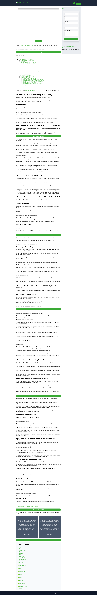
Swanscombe (21, 506)
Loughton (21, 563)
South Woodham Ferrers (23, 566)
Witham (20, 577)
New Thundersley (22, 559)
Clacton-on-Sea (22, 585)
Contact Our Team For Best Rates (38, 136)
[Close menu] (77, 2)
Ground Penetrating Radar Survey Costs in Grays (28, 63)
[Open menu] (74, 3)
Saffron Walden (22, 583)
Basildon (21, 551)
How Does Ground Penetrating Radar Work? (27, 76)
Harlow (20, 574)
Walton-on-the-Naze (23, 586)
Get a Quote (38, 40)
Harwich (20, 588)
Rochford (21, 568)
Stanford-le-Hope (22, 550)
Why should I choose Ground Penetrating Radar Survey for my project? (33, 79)
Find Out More (38, 395)
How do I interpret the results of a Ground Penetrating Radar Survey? (33, 83)
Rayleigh (21, 562)
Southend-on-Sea (22, 565)
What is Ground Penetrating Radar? (26, 75)
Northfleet (32, 506)
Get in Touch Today (25, 84)
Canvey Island (22, 557)
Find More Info (24, 85)
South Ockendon (27, 506)
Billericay (21, 554)
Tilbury (17, 506)
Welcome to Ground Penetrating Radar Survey (28, 60)
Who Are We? (23, 61)
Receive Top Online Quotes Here (38, 309)
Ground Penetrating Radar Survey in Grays (26, 59)
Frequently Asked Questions (25, 77)
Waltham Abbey (22, 571)
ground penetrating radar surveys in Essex (32, 90)
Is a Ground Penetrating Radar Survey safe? (30, 82)
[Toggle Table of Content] (17, 57)
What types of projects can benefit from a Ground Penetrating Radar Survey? (34, 80)
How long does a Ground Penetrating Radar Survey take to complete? (33, 81)
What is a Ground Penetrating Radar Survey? (30, 78)
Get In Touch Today (38, 52)
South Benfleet (22, 556)
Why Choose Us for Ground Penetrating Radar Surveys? (29, 62)
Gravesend (36, 506)
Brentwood (21, 553)
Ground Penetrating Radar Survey (27, 45)
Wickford (21, 560)
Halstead (21, 580)
